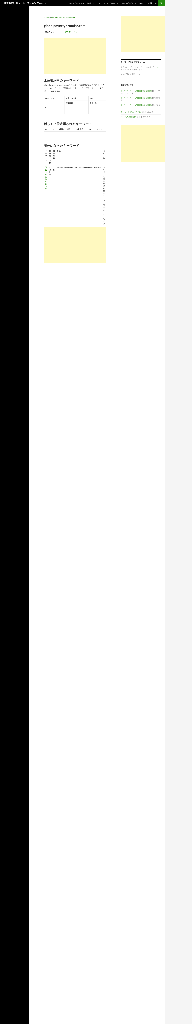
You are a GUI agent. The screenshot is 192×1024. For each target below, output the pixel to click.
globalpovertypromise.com (63, 17)
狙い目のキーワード (93, 3)
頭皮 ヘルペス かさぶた (46, 177)
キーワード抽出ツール (111, 3)
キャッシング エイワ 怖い (131, 112)
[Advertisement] (75, 56)
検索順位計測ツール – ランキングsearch (25, 3)
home (46, 17)
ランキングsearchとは (76, 3)
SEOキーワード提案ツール (148, 3)
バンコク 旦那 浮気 (128, 117)
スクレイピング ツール (128, 3)
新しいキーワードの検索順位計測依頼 (136, 91)
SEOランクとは (71, 32)
